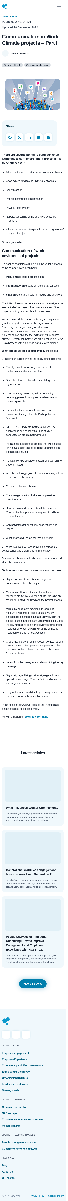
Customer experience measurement (22, 1119)
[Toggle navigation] (59, 6)
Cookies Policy (56, 1195)
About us (7, 1171)
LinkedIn (16, 1035)
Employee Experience (14, 1059)
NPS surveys (9, 1113)
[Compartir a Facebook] (10, 137)
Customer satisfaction (14, 1107)
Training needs (10, 1090)
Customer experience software (19, 1148)
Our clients (8, 1178)
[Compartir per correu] (48, 137)
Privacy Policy (37, 1195)
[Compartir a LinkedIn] (29, 137)
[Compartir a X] (19, 137)
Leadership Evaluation (15, 1084)
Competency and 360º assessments (23, 1065)
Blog (14, 16)
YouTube (26, 1035)
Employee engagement (15, 1053)
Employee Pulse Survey (16, 1071)
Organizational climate (37, 65)
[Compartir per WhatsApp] (39, 137)
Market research (11, 1125)
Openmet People (12, 65)
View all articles (32, 983)
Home (5, 16)
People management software (19, 1142)
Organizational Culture (15, 1078)
